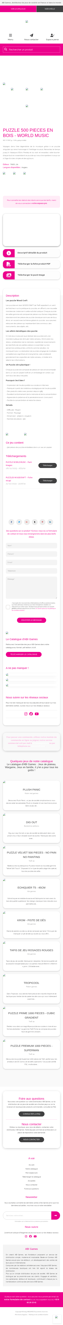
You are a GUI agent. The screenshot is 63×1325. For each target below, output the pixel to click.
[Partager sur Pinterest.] (42, 522)
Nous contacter (31, 1140)
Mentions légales (21, 1314)
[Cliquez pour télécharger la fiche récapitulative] (31, 264)
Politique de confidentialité (38, 1314)
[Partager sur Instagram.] (27, 522)
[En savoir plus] (31, 674)
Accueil (31, 1165)
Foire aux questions (31, 1189)
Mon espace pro (31, 1173)
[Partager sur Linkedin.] (50, 522)
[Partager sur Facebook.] (11, 522)
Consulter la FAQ (31, 1114)
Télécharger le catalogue (23, 654)
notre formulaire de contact (17, 1300)
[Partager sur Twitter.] (19, 522)
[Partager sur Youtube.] (35, 522)
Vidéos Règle (50, 9)
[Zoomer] (31, 84)
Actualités (31, 1181)
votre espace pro (39, 203)
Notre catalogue (31, 1169)
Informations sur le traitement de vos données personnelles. (31, 1221)
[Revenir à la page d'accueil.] (31, 21)
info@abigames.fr (40, 743)
